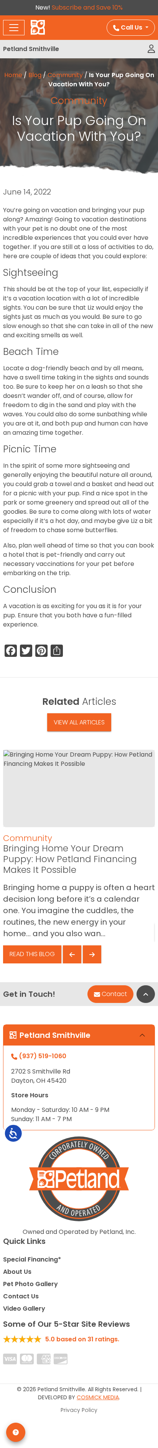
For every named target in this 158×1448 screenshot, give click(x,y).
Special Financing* (32, 1259)
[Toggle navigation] (14, 27)
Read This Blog (32, 954)
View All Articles (79, 722)
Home (13, 75)
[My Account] (151, 49)
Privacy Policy (79, 1410)
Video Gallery (24, 1308)
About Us (17, 1271)
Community (65, 75)
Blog (34, 75)
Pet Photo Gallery (30, 1284)
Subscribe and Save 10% (87, 7)
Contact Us (21, 1296)
